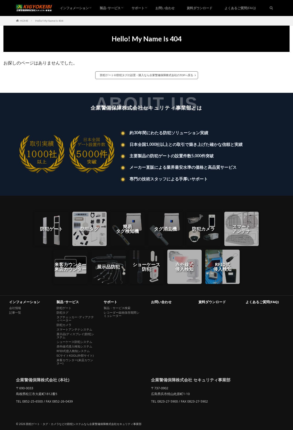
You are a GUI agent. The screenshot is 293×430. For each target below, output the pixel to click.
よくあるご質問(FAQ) (240, 8)
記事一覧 (15, 312)
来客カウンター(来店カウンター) (75, 361)
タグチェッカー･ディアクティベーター (75, 318)
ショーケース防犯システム (74, 342)
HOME (24, 20)
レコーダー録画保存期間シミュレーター (121, 314)
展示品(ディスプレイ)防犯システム (75, 335)
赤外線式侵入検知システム (74, 346)
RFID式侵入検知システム (73, 351)
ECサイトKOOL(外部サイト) (75, 355)
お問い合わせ (165, 8)
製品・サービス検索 (117, 308)
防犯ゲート (64, 308)
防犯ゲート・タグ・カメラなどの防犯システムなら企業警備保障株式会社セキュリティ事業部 (83, 424)
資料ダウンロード (199, 8)
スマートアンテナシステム (74, 329)
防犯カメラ (64, 325)
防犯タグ (62, 312)
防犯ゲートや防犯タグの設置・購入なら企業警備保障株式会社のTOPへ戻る (146, 75)
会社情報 (15, 308)
